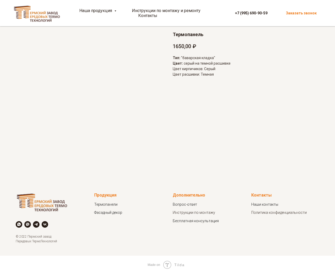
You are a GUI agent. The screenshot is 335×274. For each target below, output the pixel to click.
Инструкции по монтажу (194, 212)
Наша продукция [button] (96, 10)
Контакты (147, 15)
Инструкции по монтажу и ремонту (166, 10)
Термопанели (106, 204)
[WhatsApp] (19, 224)
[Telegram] (36, 224)
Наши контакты (264, 204)
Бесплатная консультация (196, 221)
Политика (260, 212)
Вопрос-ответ (185, 204)
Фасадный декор (108, 212)
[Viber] (27, 224)
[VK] (45, 224)
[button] (301, 13)
